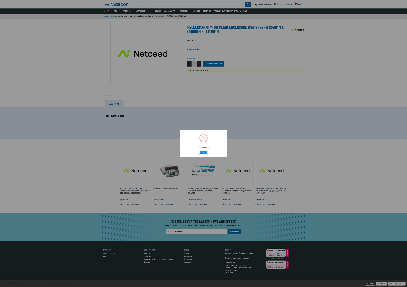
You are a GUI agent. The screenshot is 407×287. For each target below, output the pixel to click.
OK (203, 153)
